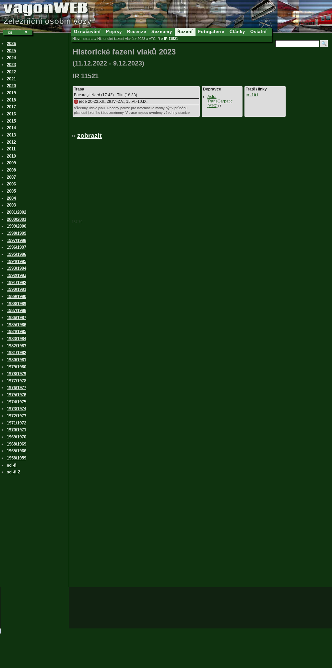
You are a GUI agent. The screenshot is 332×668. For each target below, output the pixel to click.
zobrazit (89, 135)
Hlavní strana (82, 39)
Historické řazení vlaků (115, 39)
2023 (141, 39)
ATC (220, 101)
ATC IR (154, 39)
